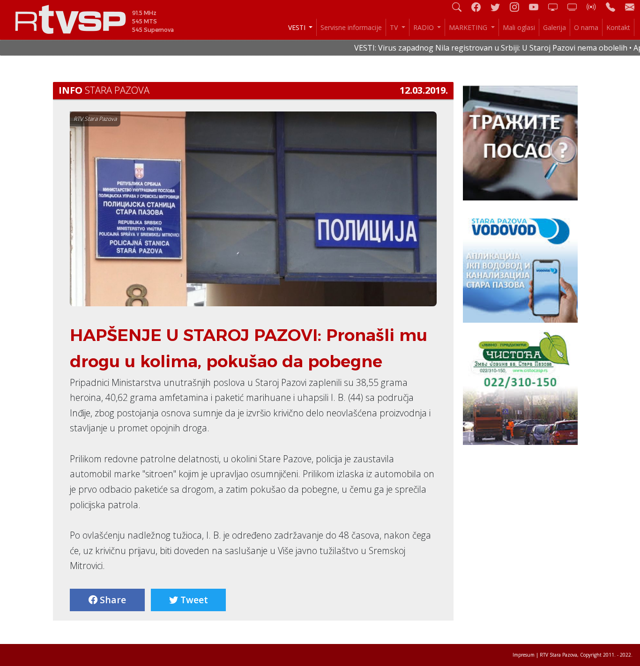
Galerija (554, 27)
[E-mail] (629, 6)
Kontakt (618, 27)
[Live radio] (595, 6)
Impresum (524, 654)
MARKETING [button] (469, 27)
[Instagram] (518, 6)
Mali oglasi (519, 27)
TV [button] (395, 27)
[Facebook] (479, 6)
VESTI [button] (297, 27)
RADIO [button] (424, 27)
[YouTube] (537, 6)
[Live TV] (556, 6)
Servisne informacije (351, 27)
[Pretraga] (460, 6)
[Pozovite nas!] (614, 6)
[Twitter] (499, 6)
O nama (586, 27)
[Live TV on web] (575, 6)
